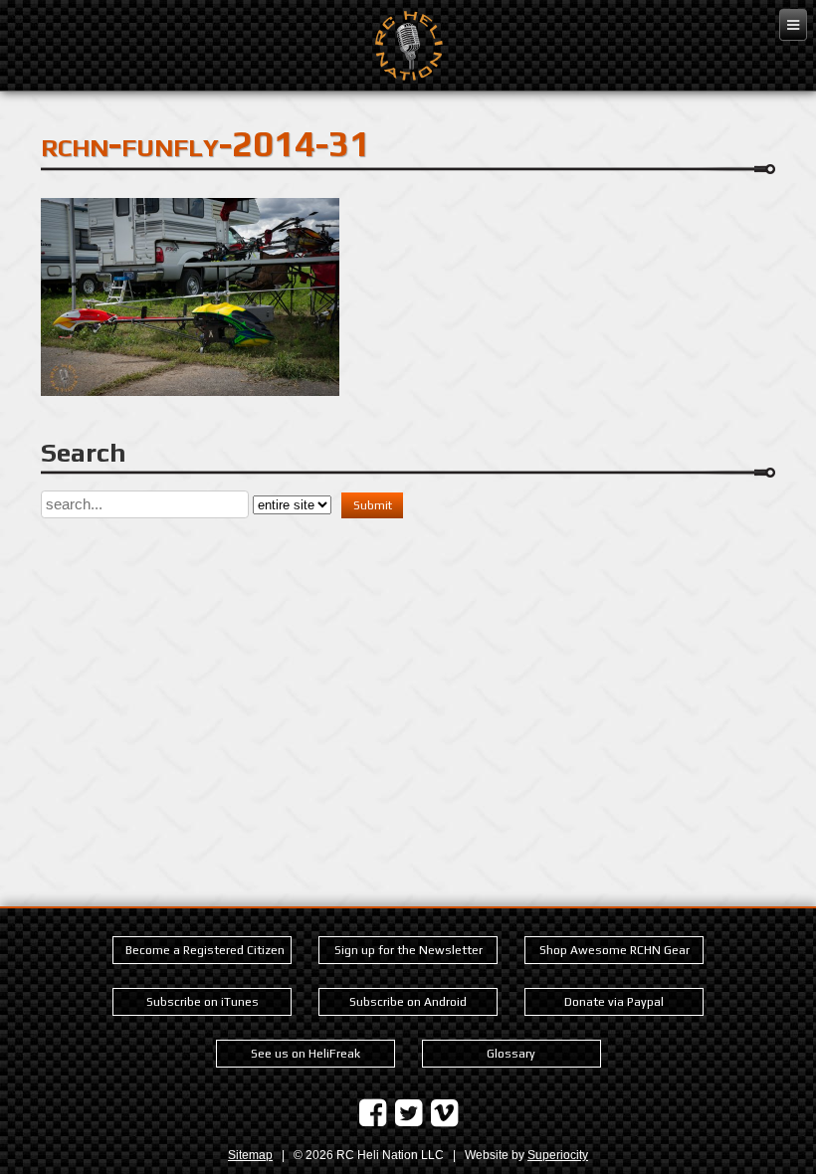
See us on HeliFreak (305, 1054)
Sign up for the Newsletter (408, 950)
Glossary (511, 1054)
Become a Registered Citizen (205, 950)
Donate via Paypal (614, 1002)
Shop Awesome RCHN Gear (614, 950)
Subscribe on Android (408, 1002)
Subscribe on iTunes (202, 1002)
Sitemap (250, 1155)
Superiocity (557, 1155)
